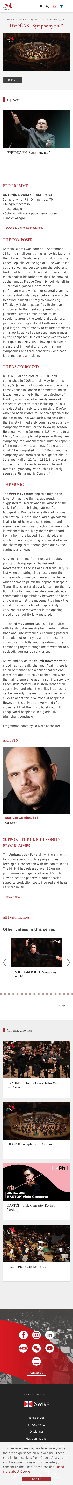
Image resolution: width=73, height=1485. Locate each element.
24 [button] (17, 994)
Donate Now (13, 897)
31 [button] (47, 994)
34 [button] (60, 994)
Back (64, 1005)
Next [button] (69, 963)
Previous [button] (4, 963)
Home (10, 19)
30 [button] (43, 994)
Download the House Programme (24, 227)
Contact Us (36, 1373)
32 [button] (51, 994)
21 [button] (5, 994)
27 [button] (30, 994)
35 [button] (64, 994)
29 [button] (39, 994)
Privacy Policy (36, 1425)
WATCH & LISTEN (28, 19)
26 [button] (26, 994)
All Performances (51, 19)
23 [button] (13, 994)
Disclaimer (36, 1431)
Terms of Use (37, 1418)
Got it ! (36, 1479)
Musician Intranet (36, 1438)
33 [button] (55, 994)
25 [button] (22, 994)
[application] (36, 52)
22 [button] (9, 994)
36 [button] (68, 994)
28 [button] (34, 994)
